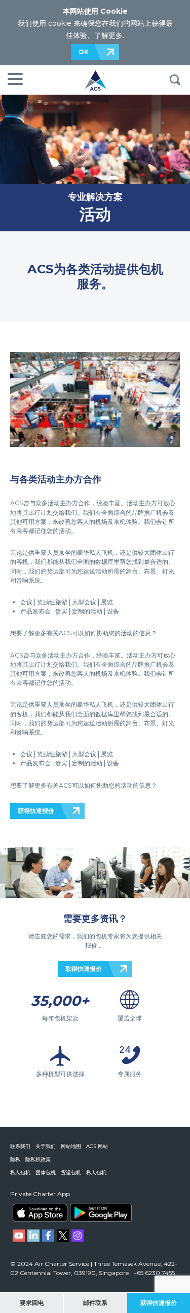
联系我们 (20, 1146)
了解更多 (108, 35)
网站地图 (71, 1146)
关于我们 (45, 1146)
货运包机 (71, 1172)
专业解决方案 (95, 196)
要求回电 (32, 1302)
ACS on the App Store (40, 1213)
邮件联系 (95, 1302)
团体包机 (45, 1172)
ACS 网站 (97, 1146)
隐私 (15, 1159)
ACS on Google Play (101, 1213)
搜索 (175, 80)
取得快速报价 (83, 968)
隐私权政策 (38, 1159)
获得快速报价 (36, 810)
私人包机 (20, 1172)
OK (84, 52)
